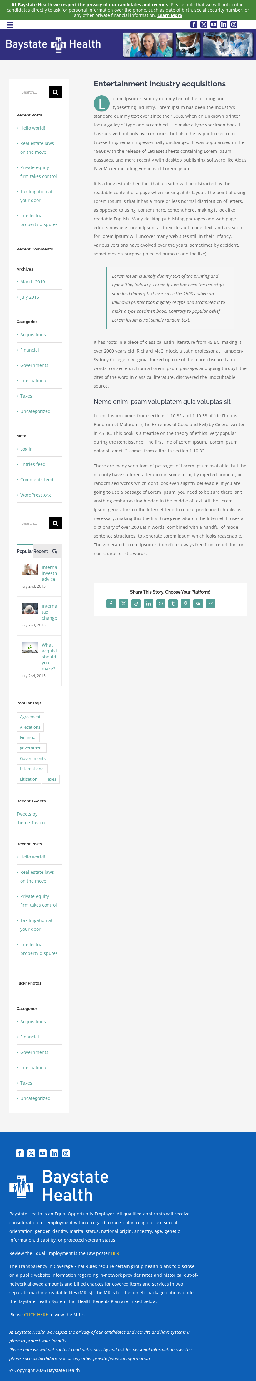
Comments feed (36, 479)
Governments (34, 365)
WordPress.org (35, 495)
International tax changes (49, 612)
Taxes (26, 396)
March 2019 (32, 282)
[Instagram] (66, 1153)
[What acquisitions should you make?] (30, 646)
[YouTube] (43, 1153)
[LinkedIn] (54, 1153)
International (33, 381)
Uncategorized (35, 411)
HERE (116, 1253)
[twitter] (203, 24)
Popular (25, 551)
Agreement (30, 716)
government (31, 747)
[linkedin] (223, 24)
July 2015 (29, 297)
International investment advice (49, 573)
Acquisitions (33, 335)
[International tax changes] (30, 607)
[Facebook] (20, 1153)
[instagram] (233, 24)
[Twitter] (31, 1153)
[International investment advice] (30, 568)
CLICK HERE (36, 1314)
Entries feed (33, 464)
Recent (40, 551)
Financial (29, 350)
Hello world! (32, 128)
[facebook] (193, 24)
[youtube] (213, 24)
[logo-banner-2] (129, 33)
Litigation (28, 779)
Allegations (30, 727)
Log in (26, 449)
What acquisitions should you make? (49, 657)
